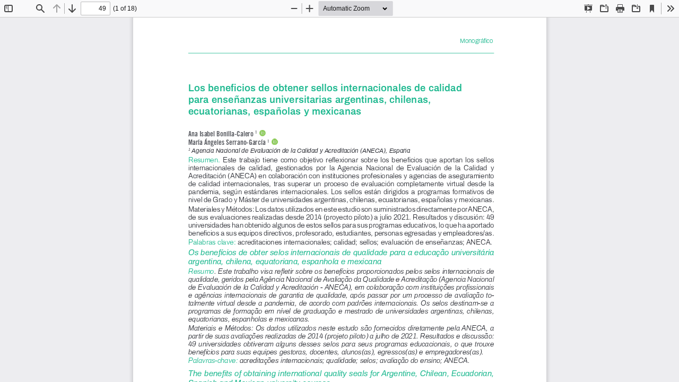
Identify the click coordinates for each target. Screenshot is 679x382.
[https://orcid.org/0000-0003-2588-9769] (262, 132)
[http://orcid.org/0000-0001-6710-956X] (274, 141)
